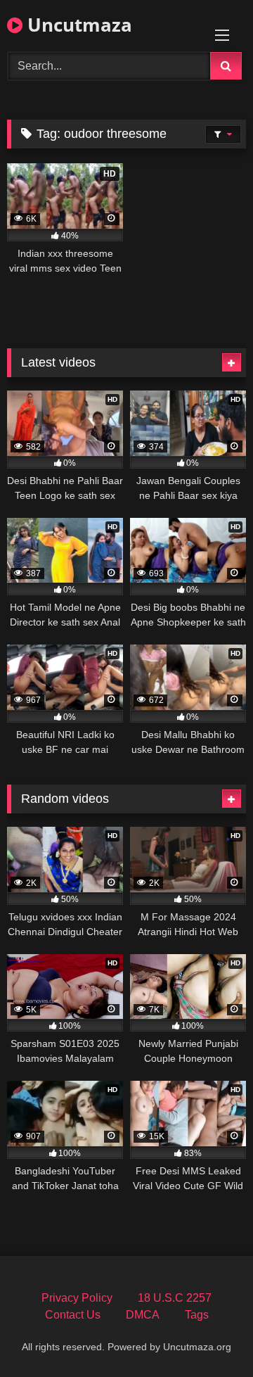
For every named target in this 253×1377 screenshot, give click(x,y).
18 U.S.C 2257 (175, 1298)
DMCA (143, 1315)
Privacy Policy (76, 1298)
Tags (197, 1315)
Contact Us (72, 1315)
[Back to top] (209, 1335)
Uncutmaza (77, 24)
